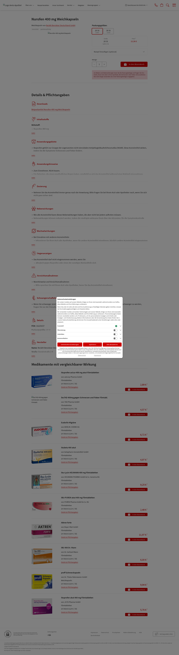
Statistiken (60, 334)
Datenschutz (82, 355)
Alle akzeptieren (112, 344)
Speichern (92, 344)
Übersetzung (61, 330)
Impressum (97, 355)
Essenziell (60, 326)
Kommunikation (62, 338)
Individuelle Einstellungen (70, 344)
